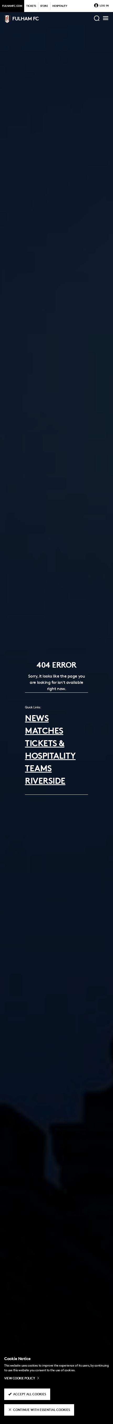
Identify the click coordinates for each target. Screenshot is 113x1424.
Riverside (45, 781)
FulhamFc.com (12, 6)
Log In (104, 6)
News (37, 719)
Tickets (31, 6)
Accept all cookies (29, 1394)
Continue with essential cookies (41, 1410)
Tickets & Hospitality (50, 750)
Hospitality (59, 6)
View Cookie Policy (19, 1378)
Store (44, 6)
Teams (38, 769)
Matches (44, 731)
